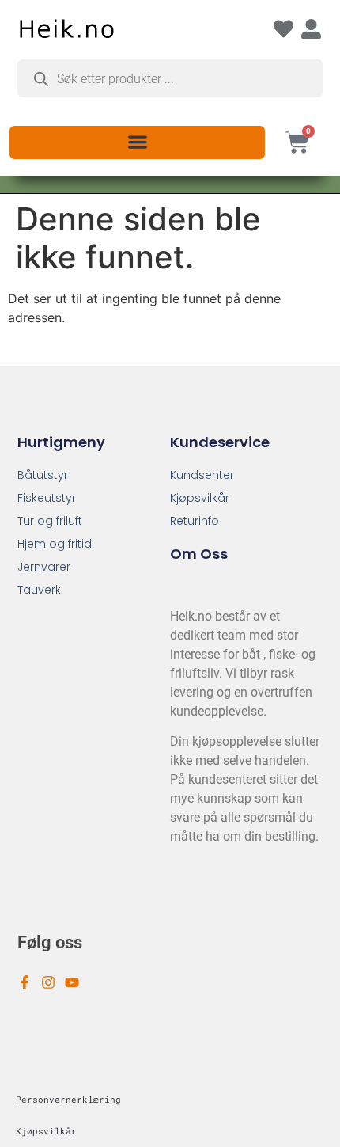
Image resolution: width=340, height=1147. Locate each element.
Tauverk (39, 590)
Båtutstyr (42, 475)
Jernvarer (43, 567)
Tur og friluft (49, 521)
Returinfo (194, 521)
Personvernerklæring (68, 1099)
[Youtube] (72, 982)
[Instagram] (48, 982)
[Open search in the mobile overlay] (170, 78)
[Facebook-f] (24, 982)
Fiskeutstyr (46, 498)
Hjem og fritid (54, 544)
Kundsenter (202, 475)
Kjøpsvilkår (199, 498)
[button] (137, 141)
